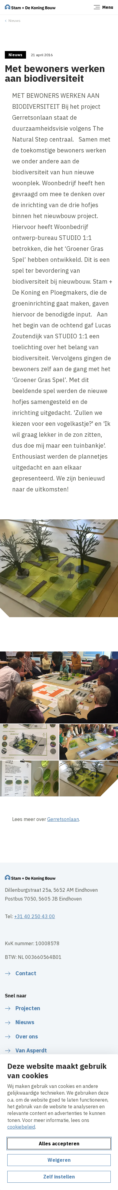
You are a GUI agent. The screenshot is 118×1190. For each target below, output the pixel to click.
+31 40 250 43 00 (34, 916)
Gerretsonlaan (63, 819)
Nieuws (14, 20)
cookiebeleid (21, 1127)
